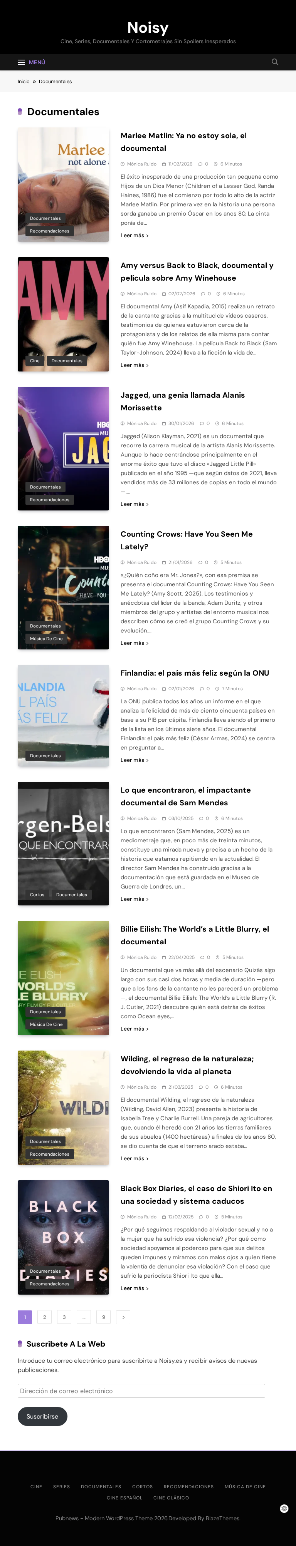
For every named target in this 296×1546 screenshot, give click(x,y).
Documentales (45, 218)
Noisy (148, 27)
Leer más (132, 235)
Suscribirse (42, 1416)
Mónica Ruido (141, 164)
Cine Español (125, 1498)
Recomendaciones (49, 231)
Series (61, 1487)
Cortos (37, 895)
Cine (35, 361)
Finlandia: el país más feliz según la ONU (195, 673)
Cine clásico (171, 1498)
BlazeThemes (222, 1518)
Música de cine (46, 639)
